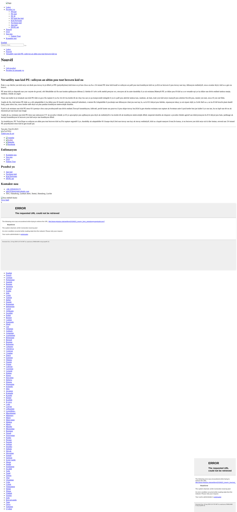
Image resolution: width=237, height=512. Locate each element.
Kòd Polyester (16, 21)
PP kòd (13, 12)
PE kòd (14, 14)
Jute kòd (14, 25)
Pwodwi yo (10, 9)
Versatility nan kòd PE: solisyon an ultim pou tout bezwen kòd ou (31, 54)
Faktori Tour (16, 36)
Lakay (8, 7)
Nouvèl (9, 29)
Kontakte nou (11, 38)
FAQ (8, 32)
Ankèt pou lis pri (7, 133)
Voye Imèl (5, 200)
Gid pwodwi (11, 68)
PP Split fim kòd (17, 18)
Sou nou (9, 34)
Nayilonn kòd (16, 23)
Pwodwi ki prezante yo (15, 70)
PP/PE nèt (15, 27)
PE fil (13, 16)
